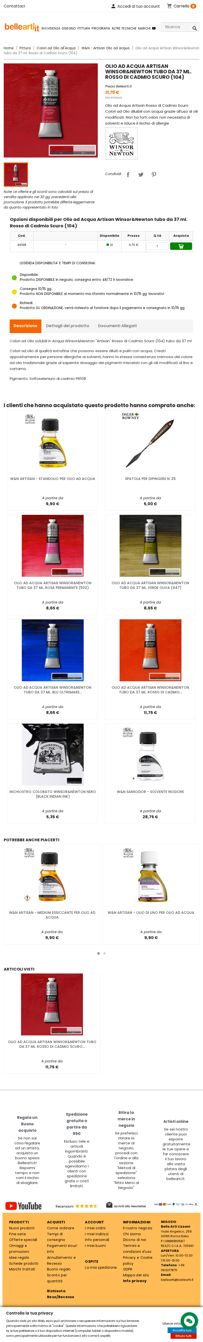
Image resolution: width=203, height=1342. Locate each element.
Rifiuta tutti (184, 1336)
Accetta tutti (182, 1330)
